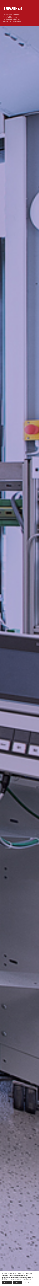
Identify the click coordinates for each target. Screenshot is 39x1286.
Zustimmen (7, 1283)
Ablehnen (17, 1283)
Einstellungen (10, 1277)
